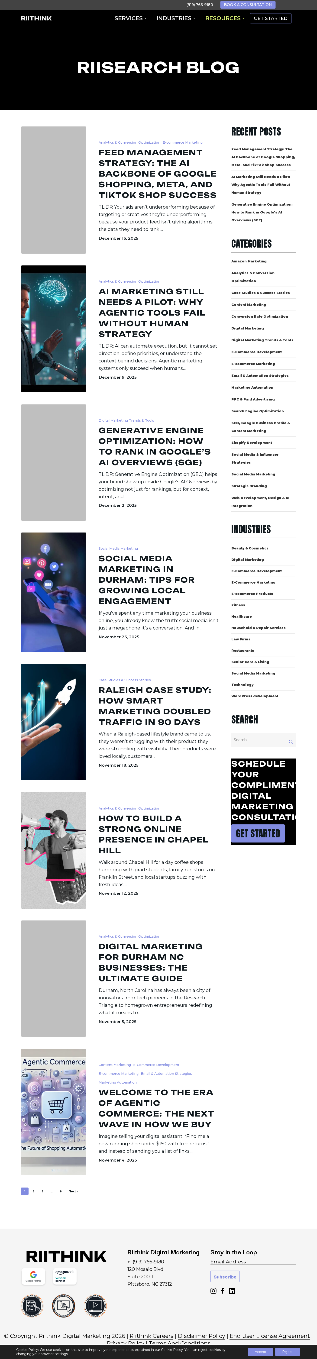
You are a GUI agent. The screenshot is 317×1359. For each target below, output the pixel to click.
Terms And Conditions (179, 1343)
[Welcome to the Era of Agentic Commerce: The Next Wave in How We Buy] (53, 1112)
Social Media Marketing (118, 548)
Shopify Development (251, 443)
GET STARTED (271, 18)
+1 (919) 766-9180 (145, 1262)
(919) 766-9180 (199, 5)
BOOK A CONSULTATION (248, 5)
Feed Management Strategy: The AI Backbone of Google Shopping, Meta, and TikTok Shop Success (263, 157)
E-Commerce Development (156, 1065)
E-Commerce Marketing (253, 582)
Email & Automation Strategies (166, 1074)
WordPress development (254, 696)
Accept (260, 1352)
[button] (258, 833)
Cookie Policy (172, 1350)
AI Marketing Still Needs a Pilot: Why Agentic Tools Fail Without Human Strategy (260, 184)
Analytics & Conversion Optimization (129, 142)
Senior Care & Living (250, 662)
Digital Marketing (247, 328)
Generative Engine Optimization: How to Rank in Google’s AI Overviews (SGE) (262, 212)
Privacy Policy (125, 1343)
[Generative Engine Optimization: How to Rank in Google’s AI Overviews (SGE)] (53, 462)
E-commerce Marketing (183, 142)
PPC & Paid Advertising (253, 399)
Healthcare (241, 616)
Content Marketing (115, 1065)
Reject (287, 1352)
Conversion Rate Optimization (259, 316)
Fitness (238, 605)
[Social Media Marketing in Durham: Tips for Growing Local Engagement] (53, 592)
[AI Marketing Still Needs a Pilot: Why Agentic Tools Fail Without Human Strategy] (53, 328)
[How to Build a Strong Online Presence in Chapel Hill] (53, 850)
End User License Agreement (270, 1336)
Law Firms (240, 639)
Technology (242, 685)
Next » (73, 1191)
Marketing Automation (118, 1082)
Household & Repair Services (258, 628)
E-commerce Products (252, 594)
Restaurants (242, 650)
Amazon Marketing (249, 261)
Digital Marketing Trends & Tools (126, 420)
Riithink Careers (151, 1336)
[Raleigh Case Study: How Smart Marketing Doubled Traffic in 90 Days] (53, 722)
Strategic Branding (249, 486)
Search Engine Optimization (257, 411)
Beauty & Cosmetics (249, 548)
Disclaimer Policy (201, 1336)
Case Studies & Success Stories (125, 680)
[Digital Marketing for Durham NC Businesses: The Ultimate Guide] (53, 978)
